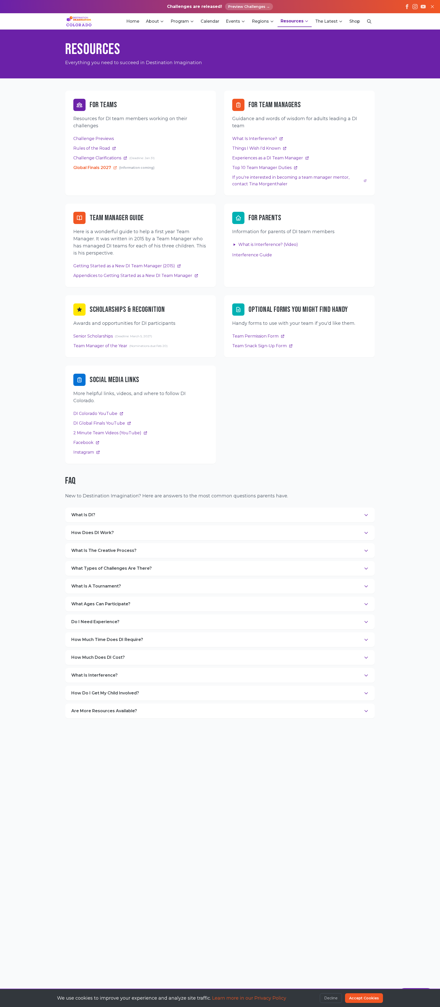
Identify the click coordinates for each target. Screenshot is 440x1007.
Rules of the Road (91, 148)
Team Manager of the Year (120, 345)
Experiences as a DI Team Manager (267, 158)
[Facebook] (406, 6)
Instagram (83, 452)
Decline (331, 998)
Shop (354, 21)
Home (132, 21)
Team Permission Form (255, 336)
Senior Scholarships (112, 336)
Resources (292, 21)
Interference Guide (252, 255)
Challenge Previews (93, 138)
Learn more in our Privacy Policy (249, 998)
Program (180, 21)
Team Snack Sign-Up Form (259, 345)
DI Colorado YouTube (95, 413)
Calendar (210, 21)
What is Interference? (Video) (268, 244)
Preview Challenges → (249, 6)
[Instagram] (415, 6)
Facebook (83, 442)
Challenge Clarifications (114, 158)
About (152, 21)
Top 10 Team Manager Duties (262, 167)
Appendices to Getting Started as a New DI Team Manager (132, 275)
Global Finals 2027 (114, 167)
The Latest (326, 21)
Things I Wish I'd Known (256, 148)
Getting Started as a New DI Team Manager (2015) (124, 265)
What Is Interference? (254, 138)
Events (233, 21)
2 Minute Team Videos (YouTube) (107, 432)
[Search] (369, 21)
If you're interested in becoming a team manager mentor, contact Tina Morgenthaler (290, 180)
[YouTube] (423, 6)
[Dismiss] (432, 6)
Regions (260, 21)
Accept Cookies (364, 998)
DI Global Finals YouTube (99, 423)
